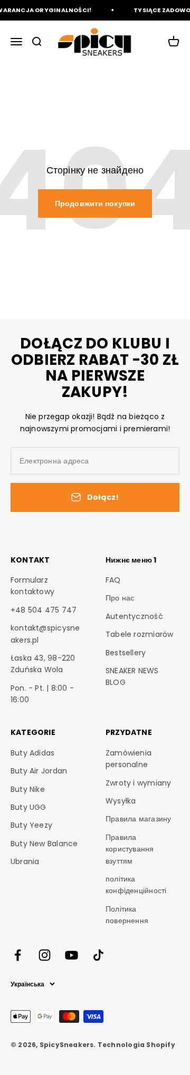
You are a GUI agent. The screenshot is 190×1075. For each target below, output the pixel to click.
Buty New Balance (44, 843)
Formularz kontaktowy (32, 586)
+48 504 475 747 (44, 610)
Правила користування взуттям (130, 849)
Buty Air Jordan (39, 771)
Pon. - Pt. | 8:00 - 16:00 (42, 694)
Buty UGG (28, 807)
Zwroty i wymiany (138, 783)
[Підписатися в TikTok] (98, 955)
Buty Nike (28, 789)
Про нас (120, 598)
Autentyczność (134, 616)
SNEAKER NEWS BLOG (132, 676)
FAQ (113, 580)
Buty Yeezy (31, 825)
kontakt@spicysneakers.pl (45, 634)
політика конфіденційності (136, 885)
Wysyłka (121, 801)
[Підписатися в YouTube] (71, 955)
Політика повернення (127, 915)
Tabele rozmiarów (139, 634)
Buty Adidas (32, 753)
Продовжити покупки (95, 203)
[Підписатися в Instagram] (44, 955)
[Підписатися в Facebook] (18, 955)
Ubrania (25, 861)
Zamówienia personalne (128, 759)
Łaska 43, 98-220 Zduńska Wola (43, 664)
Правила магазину (138, 818)
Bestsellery (126, 652)
